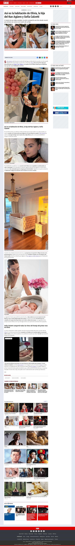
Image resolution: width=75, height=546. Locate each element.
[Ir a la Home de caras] (6, 3)
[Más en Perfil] (10, 503)
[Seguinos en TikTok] (58, 6)
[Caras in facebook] (53, 6)
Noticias (11, 3)
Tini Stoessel (12, 6)
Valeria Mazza (6, 6)
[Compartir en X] (40, 57)
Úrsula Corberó (23, 6)
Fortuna (35, 533)
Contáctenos (32, 539)
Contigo (27, 536)
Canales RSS (19, 539)
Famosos (15, 3)
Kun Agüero (29, 256)
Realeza (24, 3)
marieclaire (21, 506)
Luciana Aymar (17, 6)
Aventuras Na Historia (34, 536)
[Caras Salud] (60, 109)
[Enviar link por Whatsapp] (42, 57)
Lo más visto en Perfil (57, 65)
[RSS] (41, 531)
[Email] (47, 57)
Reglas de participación (49, 539)
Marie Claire (31, 533)
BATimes (54, 533)
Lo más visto (54, 24)
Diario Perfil (21, 533)
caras (32, 506)
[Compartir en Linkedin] (44, 57)
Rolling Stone (42, 536)
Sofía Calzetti (9, 61)
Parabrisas (45, 533)
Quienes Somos (26, 539)
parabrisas (43, 506)
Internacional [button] (32, 3)
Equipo (42, 539)
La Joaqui (40, 6)
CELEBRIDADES (23, 10)
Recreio (52, 536)
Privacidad (38, 539)
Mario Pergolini (29, 6)
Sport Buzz (48, 536)
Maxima (56, 536)
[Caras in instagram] (51, 6)
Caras (24, 536)
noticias (9, 506)
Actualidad (20, 3)
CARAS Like (38, 3)
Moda (27, 3)
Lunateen (50, 533)
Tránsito (56, 539)
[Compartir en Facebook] (37, 57)
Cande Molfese (35, 6)
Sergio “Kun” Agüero (19, 64)
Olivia (32, 62)
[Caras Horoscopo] (60, 113)
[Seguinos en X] (55, 6)
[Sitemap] (44, 531)
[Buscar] (70, 6)
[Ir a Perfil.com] (69, 0)
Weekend (40, 533)
